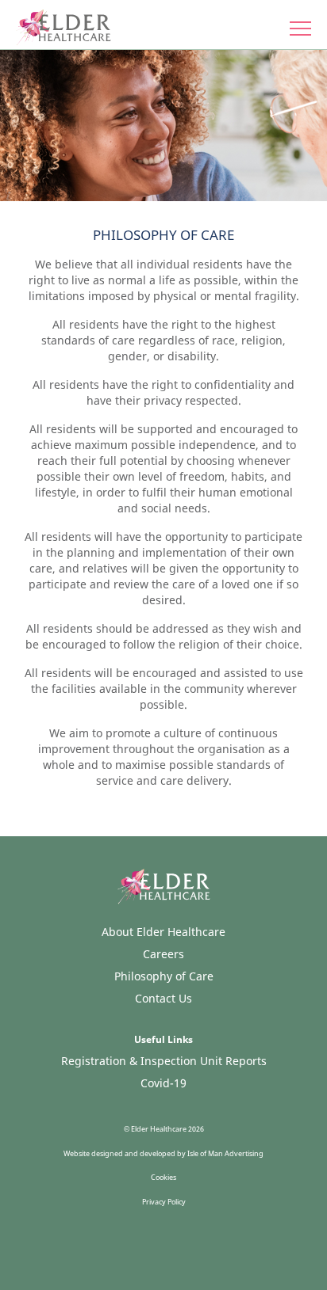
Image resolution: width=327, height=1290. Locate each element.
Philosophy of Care (164, 976)
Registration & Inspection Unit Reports (164, 1060)
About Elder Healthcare (163, 931)
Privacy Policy (164, 1202)
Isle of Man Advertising (225, 1153)
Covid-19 (163, 1082)
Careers (163, 953)
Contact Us (163, 998)
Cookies (163, 1177)
